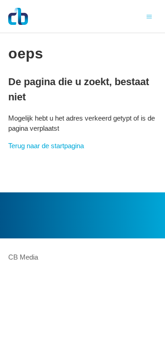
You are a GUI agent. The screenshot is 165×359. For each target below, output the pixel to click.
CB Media (23, 257)
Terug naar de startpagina (46, 146)
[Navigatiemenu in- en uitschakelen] (149, 16)
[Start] (18, 16)
